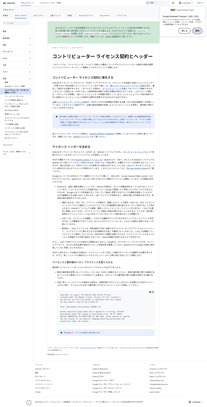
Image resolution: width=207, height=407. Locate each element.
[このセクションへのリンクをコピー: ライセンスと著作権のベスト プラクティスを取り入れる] (115, 262)
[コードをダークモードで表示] (150, 292)
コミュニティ (56, 402)
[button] (14, 38)
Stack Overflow (155, 388)
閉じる (185, 31)
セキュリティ (38, 15)
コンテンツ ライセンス (88, 348)
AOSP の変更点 (112, 36)
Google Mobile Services (159, 384)
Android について (42, 402)
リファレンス (121, 15)
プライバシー (88, 402)
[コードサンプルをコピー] (153, 292)
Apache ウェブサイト (82, 137)
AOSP (54, 48)
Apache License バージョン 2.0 (89, 160)
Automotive (105, 15)
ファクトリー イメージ (43, 384)
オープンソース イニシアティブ (136, 152)
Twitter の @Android (100, 369)
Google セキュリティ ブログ (103, 380)
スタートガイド (21, 15)
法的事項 (66, 402)
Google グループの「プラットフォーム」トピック (111, 384)
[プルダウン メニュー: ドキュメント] (34, 3)
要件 (36, 373)
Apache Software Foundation (101, 134)
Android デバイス (86, 15)
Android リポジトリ (42, 369)
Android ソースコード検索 (50, 3)
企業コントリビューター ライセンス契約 (69, 102)
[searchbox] (16, 23)
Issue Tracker (154, 392)
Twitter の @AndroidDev (101, 373)
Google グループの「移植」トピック (106, 392)
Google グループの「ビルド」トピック (107, 388)
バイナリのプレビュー (43, 380)
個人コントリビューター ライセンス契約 (127, 86)
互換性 (69, 15)
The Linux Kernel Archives (137, 168)
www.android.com (157, 380)
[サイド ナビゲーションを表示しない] (28, 402)
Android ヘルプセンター (159, 369)
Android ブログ (98, 377)
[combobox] (157, 3)
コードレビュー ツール (112, 88)
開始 (197, 31)
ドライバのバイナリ (42, 388)
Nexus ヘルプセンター (158, 377)
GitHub (37, 392)
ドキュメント (26, 3)
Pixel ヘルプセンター (157, 373)
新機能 (5, 15)
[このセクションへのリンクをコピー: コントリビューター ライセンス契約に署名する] (115, 77)
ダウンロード (40, 377)
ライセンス (76, 402)
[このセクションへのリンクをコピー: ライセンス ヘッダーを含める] (92, 147)
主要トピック (55, 15)
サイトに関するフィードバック (107, 402)
